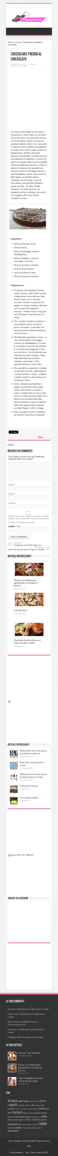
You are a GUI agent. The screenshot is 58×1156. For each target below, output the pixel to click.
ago (26, 1101)
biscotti (31, 1101)
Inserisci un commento (19, 66)
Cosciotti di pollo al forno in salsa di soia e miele (27, 641)
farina (42, 1108)
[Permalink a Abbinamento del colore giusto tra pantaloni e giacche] (14, 757)
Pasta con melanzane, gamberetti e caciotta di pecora (25, 583)
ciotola (27, 1105)
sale (43, 1123)
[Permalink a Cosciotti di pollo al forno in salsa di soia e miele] (29, 636)
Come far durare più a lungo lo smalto (25, 548)
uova (28, 1128)
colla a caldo (39, 1105)
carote (21, 1105)
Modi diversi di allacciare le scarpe (33, 1009)
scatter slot (13, 1014)
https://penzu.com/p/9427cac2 (21, 1022)
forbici (17, 1112)
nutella (34, 1117)
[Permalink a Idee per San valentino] (12, 1059)
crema (29, 1109)
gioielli (36, 1113)
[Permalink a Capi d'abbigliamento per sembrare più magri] (12, 1085)
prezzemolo (27, 1124)
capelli (12, 1105)
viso (34, 1128)
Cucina (18, 42)
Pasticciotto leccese (29, 786)
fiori (10, 1112)
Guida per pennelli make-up (27, 544)
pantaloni (13, 1124)
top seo (11, 1009)
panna (44, 1120)
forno (25, 1113)
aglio (21, 1101)
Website (12, 503)
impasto (43, 1113)
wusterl (39, 1128)
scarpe (17, 1127)
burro (43, 1100)
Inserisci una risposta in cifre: (21, 522)
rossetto (35, 1124)
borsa (37, 1101)
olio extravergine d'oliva (19, 1120)
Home (10, 42)
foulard (31, 1113)
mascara (19, 1116)
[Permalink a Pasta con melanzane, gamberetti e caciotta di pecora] (29, 576)
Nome (11, 485)
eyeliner (35, 1109)
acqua (12, 1100)
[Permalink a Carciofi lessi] (29, 606)
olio (44, 1116)
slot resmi (12, 1029)
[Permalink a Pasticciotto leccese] (14, 793)
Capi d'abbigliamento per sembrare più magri (30, 1079)
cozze (17, 1109)
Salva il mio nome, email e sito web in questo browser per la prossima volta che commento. (28, 517)
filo (48, 1109)
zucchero (13, 1130)
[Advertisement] (29, 98)
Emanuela (22, 64)
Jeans (10, 1117)
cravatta (23, 1109)
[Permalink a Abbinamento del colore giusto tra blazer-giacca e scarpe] (14, 781)
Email (10, 494)
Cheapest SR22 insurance (19, 1037)
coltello (11, 1109)
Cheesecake (19, 132)
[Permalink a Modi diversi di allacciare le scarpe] (14, 769)
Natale (28, 1117)
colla (32, 1105)
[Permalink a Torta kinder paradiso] (14, 804)
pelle (20, 1124)
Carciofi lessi (20, 610)
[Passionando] (29, 20)
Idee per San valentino (29, 1053)
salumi (10, 1128)
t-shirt (23, 1128)
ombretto (35, 1120)
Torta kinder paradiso (29, 798)
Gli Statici (38, 1037)
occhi (39, 1117)
